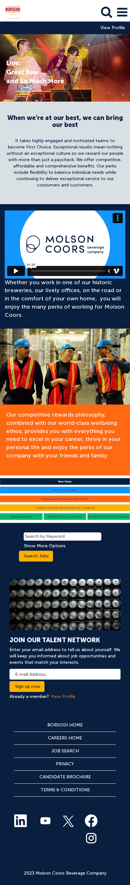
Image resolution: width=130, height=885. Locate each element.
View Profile (112, 27)
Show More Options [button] (45, 546)
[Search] (106, 12)
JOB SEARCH (65, 751)
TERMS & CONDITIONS (65, 790)
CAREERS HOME (65, 738)
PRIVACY (65, 764)
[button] (122, 12)
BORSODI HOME (65, 725)
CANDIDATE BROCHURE (65, 777)
